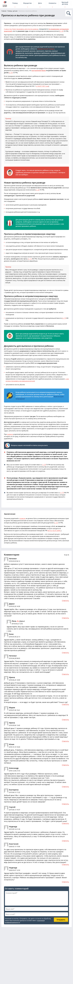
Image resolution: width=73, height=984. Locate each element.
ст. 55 (11, 73)
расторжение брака (39, 70)
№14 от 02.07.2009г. (54, 531)
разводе (10, 434)
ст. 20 (37, 190)
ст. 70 (64, 318)
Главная (3, 11)
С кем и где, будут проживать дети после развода (21, 29)
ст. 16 (30, 259)
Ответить (65, 600)
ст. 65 (61, 31)
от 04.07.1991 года (42, 86)
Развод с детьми (12, 11)
